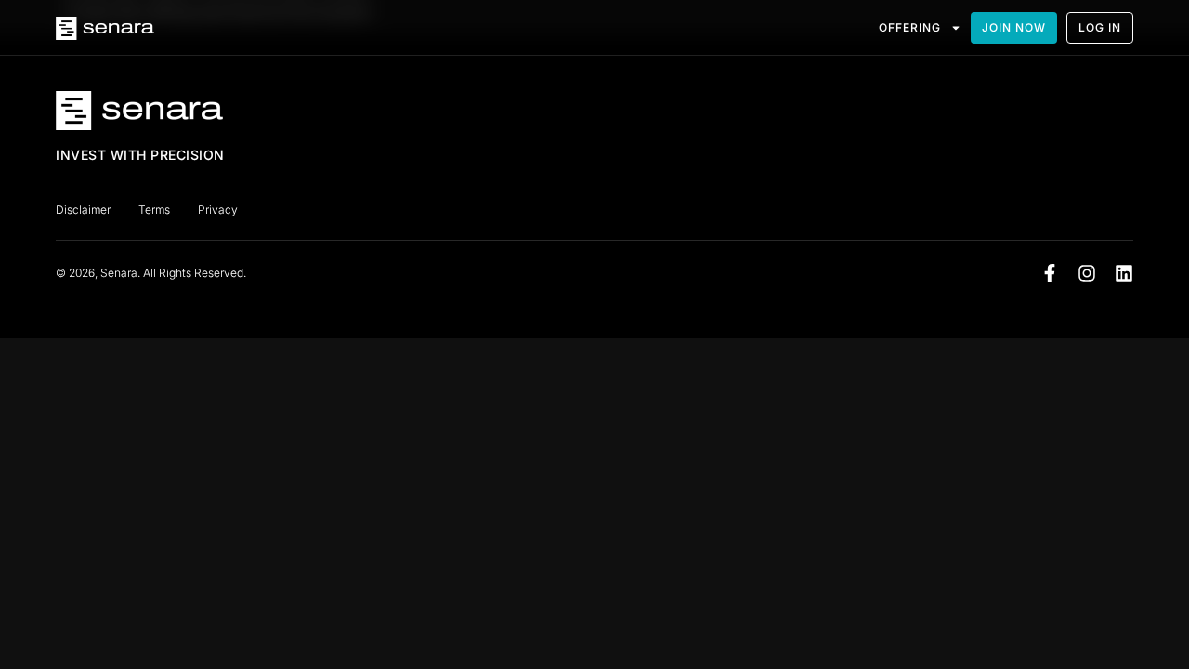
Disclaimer (83, 209)
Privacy (218, 209)
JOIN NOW (1014, 27)
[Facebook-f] (1049, 273)
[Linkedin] (1124, 273)
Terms (154, 209)
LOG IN (1099, 27)
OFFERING (910, 27)
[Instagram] (1087, 273)
